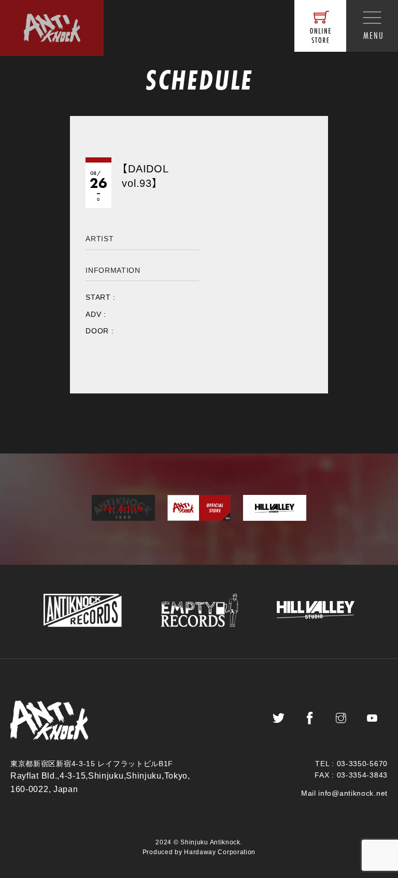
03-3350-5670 (362, 763)
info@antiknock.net (353, 793)
